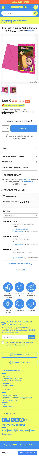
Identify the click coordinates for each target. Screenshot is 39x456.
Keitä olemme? (7, 407)
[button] (35, 61)
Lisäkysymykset (8, 385)
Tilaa (31, 337)
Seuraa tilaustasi (21, 362)
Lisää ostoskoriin (27, 452)
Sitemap (5, 404)
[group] (4, 90)
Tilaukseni (6, 376)
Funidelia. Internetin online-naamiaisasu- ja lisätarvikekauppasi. (19, 7)
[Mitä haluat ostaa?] (3, 7)
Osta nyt (24, 128)
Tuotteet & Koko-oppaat (11, 381)
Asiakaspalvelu (21, 355)
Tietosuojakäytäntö (9, 400)
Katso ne (30, 31)
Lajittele (6, 211)
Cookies (5, 402)
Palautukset (6, 383)
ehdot (25, 345)
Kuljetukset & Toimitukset (12, 379)
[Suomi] (4, 420)
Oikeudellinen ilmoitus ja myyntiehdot (17, 398)
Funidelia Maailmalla (10, 395)
